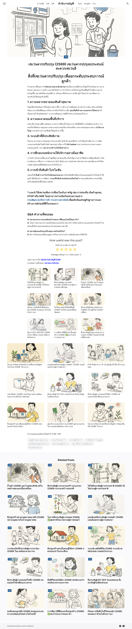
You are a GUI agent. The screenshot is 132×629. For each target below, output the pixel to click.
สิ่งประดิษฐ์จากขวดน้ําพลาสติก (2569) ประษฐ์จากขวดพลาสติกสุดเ (65, 284)
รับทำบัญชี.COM (11, 626)
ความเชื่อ (40, 4)
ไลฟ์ (47, 4)
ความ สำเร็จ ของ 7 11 (59, 440)
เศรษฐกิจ (87, 4)
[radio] (57, 249)
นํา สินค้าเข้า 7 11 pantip (94, 440)
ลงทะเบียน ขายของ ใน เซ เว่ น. (39, 444)
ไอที (52, 4)
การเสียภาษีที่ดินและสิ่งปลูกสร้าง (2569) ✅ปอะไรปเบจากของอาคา (65, 334)
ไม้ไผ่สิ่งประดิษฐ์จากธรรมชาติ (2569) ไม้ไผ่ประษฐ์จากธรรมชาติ (38, 284)
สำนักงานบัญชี (66, 3)
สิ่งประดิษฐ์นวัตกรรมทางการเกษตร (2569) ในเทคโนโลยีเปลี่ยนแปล (92, 334)
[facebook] (120, 626)
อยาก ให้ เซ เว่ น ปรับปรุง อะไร (82, 444)
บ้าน (94, 4)
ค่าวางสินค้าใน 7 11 (75, 440)
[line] (123, 626)
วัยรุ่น (80, 4)
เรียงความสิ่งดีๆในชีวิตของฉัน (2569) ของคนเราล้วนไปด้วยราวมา (39, 309)
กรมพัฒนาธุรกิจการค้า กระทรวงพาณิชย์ (47, 199)
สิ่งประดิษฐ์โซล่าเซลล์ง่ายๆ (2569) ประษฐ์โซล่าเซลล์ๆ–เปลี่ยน (92, 309)
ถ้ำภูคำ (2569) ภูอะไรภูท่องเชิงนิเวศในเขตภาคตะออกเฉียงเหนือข (92, 284)
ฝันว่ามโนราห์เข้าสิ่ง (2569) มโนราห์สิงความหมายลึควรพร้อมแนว (38, 334)
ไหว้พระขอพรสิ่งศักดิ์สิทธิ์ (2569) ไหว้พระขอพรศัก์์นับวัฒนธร (65, 309)
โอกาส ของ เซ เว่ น (35, 447)
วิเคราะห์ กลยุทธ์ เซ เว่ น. (60, 444)
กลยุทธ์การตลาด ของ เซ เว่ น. (38, 440)
